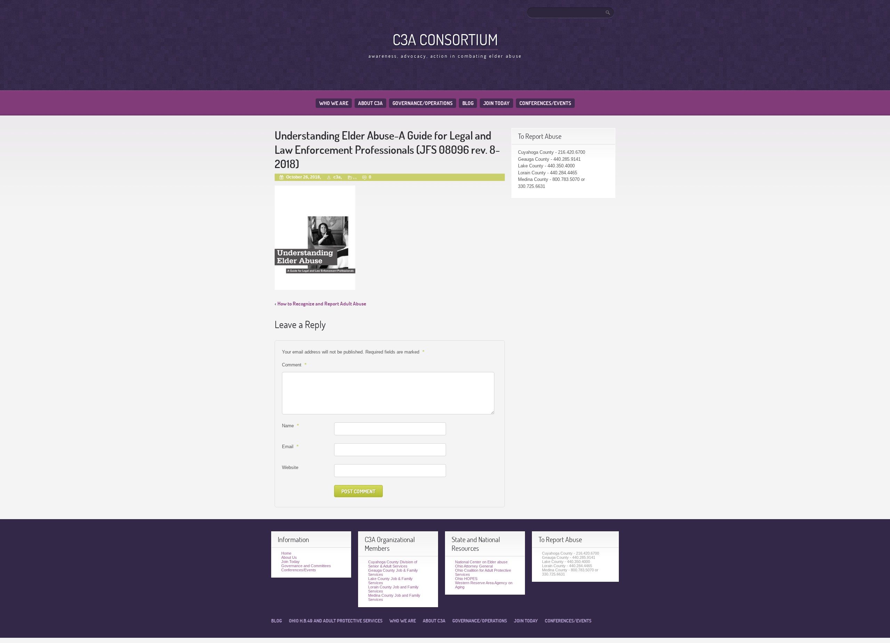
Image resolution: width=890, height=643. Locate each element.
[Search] (608, 12)
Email (290, 446)
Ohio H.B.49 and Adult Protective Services (335, 621)
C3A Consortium (445, 39)
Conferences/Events (545, 103)
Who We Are (333, 103)
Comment (294, 364)
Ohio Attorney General (474, 566)
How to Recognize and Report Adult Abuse (321, 303)
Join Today (496, 103)
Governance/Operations (423, 103)
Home (286, 553)
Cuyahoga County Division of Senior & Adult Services (392, 564)
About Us (289, 557)
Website (290, 467)
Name (290, 425)
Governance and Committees (306, 566)
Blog (468, 103)
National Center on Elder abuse (481, 562)
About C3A (370, 103)
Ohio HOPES (466, 579)
